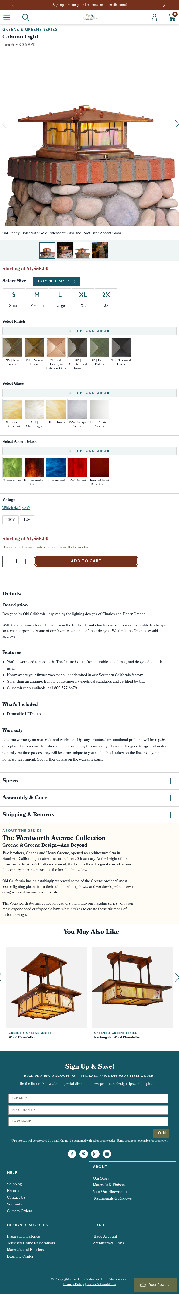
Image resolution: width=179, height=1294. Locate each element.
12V (27, 520)
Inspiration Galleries (23, 1237)
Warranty (14, 1204)
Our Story (101, 1179)
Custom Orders (19, 1211)
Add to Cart (86, 561)
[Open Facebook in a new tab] (72, 1154)
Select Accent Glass (19, 442)
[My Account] (154, 17)
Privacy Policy (73, 1284)
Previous (14, 5)
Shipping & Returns (28, 815)
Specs (10, 781)
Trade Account (105, 1237)
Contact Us (16, 1198)
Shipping (14, 1184)
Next (164, 5)
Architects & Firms (108, 1243)
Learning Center (20, 1257)
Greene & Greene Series (29, 30)
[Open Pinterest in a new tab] (84, 1154)
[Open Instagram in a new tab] (95, 1154)
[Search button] (25, 17)
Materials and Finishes (25, 1250)
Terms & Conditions (101, 1284)
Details (11, 594)
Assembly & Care (25, 798)
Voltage (8, 500)
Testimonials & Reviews (112, 1199)
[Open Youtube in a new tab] (107, 1154)
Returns (13, 1191)
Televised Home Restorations (31, 1243)
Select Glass (13, 384)
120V (10, 520)
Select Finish (13, 322)
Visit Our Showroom (110, 1192)
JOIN (161, 1133)
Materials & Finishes (109, 1185)
